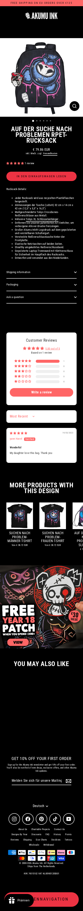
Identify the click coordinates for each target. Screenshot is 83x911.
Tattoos (68, 839)
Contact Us (59, 829)
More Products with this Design (41, 488)
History (57, 834)
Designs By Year (19, 834)
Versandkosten (50, 153)
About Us (22, 829)
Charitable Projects (40, 829)
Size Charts (41, 839)
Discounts (36, 834)
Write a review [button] (41, 392)
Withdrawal (48, 844)
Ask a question (15, 297)
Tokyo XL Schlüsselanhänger (42, 219)
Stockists (56, 839)
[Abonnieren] (67, 781)
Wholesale (34, 844)
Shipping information (18, 272)
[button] (15, 163)
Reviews (15, 839)
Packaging (12, 284)
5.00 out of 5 (52, 348)
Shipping (27, 839)
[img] (18, 433)
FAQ (47, 834)
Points (68, 834)
